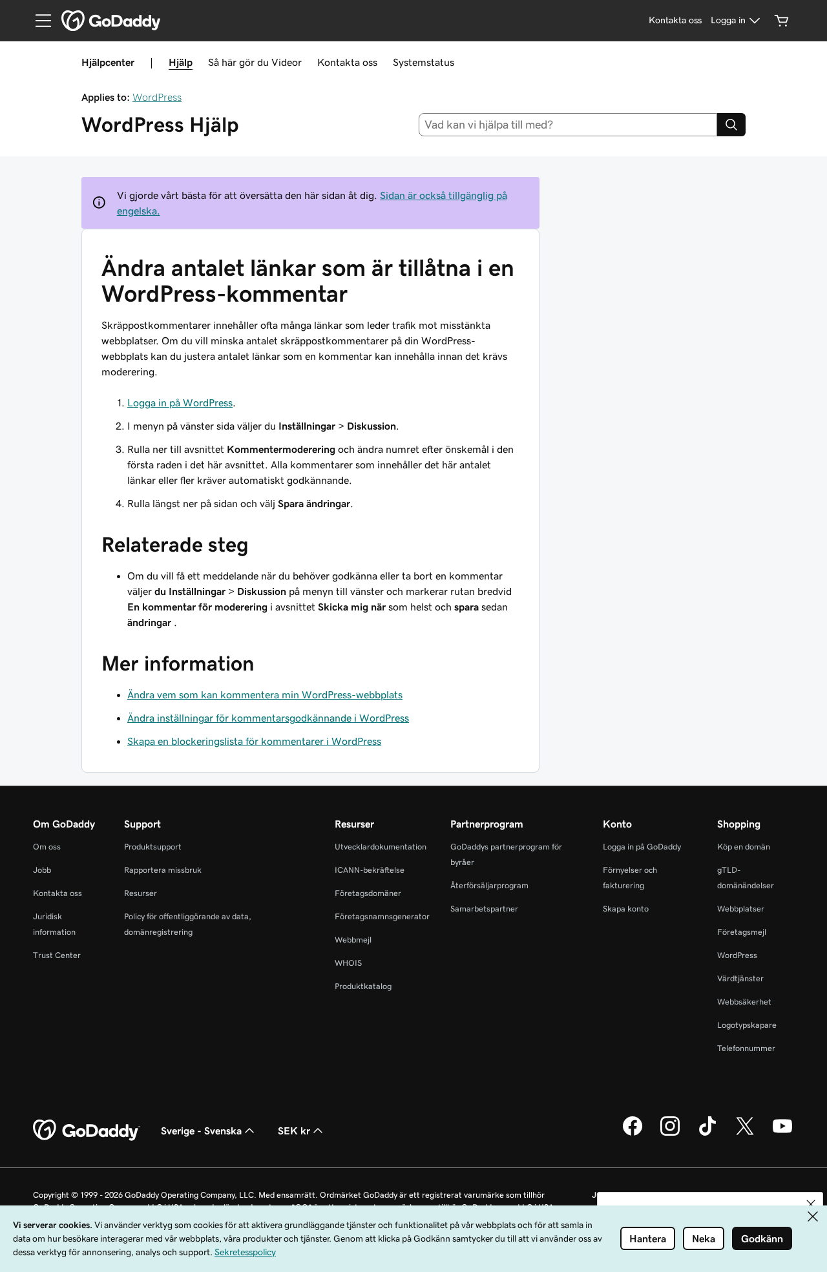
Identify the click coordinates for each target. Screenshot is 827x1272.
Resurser (140, 893)
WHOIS (348, 963)
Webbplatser (740, 908)
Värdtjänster (740, 978)
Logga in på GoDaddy (642, 846)
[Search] (731, 124)
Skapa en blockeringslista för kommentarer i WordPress (254, 741)
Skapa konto (626, 908)
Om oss (47, 846)
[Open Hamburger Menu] (38, 21)
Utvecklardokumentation (380, 846)
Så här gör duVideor (255, 62)
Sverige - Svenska (201, 1130)
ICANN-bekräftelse (369, 870)
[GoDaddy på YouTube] (782, 1134)
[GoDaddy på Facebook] (632, 1134)
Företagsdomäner (368, 893)
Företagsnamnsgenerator (382, 916)
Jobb (42, 870)
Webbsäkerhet (744, 1001)
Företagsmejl (741, 932)
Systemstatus (423, 62)
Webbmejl (353, 939)
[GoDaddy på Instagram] (670, 1134)
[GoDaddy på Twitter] (745, 1134)
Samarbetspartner (484, 908)
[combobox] (568, 124)
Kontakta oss (347, 62)
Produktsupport (153, 846)
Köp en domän (743, 846)
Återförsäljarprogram (489, 885)
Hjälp (181, 62)
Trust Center (57, 955)
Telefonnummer (746, 1048)
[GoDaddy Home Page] (86, 1131)
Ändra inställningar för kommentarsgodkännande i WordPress (268, 718)
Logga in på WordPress (180, 402)
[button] (810, 1204)
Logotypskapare (747, 1025)
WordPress (157, 97)
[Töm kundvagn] (782, 21)
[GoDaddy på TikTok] (707, 1134)
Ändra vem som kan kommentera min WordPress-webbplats (265, 694)
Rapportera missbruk (163, 870)
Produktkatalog (363, 986)
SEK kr (294, 1130)
